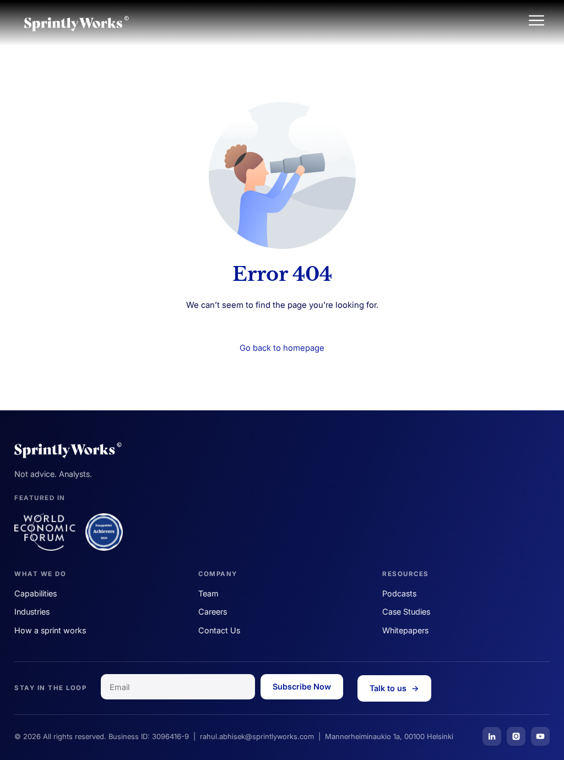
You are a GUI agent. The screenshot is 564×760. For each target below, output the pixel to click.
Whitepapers (405, 630)
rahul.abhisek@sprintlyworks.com (257, 736)
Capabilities (35, 593)
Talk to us (394, 688)
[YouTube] (540, 736)
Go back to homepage (282, 348)
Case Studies (406, 611)
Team (208, 593)
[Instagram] (516, 736)
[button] (536, 21)
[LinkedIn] (491, 736)
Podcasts (399, 593)
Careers (212, 611)
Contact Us (219, 630)
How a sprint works (50, 630)
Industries (32, 611)
